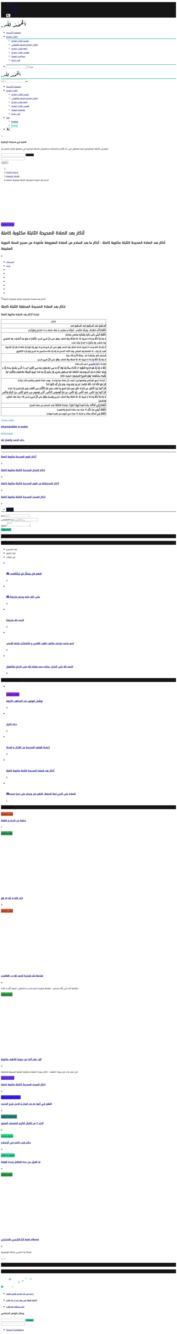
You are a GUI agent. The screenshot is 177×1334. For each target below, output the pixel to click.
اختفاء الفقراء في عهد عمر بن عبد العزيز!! (21, 1300)
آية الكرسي (93, 364)
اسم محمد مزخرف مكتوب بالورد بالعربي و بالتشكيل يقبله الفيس (40, 643)
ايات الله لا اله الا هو (12, 898)
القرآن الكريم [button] (12, 91)
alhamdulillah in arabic (14, 426)
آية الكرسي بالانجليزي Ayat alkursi (20, 1239)
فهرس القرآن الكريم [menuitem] (20, 52)
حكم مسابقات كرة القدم (15, 1307)
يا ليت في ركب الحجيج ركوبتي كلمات (20, 1294)
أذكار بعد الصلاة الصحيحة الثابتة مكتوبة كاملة (30, 770)
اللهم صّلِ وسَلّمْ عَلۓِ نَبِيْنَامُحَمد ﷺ (24, 573)
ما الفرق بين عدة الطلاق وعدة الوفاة (20, 1162)
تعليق (3, 526)
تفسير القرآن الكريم (20, 94)
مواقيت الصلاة (18, 110)
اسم (3, 516)
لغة (8, 118)
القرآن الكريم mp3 (19, 102)
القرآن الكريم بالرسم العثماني (24, 98)
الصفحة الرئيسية (13, 33)
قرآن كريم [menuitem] (15, 60)
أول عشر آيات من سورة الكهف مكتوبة (21, 1059)
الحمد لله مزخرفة (15, 620)
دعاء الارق (11, 724)
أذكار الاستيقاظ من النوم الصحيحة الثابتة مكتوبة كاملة (30, 483)
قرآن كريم (15, 114)
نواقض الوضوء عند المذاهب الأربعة (24, 701)
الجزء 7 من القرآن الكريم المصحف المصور (22, 1123)
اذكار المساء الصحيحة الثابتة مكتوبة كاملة (23, 497)
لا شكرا (4, 163)
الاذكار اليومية (12, 176)
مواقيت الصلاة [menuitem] (18, 56)
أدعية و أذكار (12, 172)
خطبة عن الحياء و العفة (13, 820)
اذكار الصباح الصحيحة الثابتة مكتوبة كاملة (23, 470)
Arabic (9, 4)
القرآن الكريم (12, 37)
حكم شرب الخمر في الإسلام (16, 1142)
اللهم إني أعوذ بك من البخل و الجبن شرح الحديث (26, 1104)
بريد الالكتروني (7, 520)
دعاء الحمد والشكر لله (12, 440)
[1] (8, 15)
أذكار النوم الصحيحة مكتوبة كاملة (18, 456)
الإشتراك (30, 155)
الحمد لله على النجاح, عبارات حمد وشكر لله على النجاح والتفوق (39, 666)
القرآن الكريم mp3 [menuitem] (19, 49)
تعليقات (10, 509)
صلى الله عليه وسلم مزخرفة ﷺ (23, 597)
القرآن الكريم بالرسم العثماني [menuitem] (24, 45)
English (14, 8)
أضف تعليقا (6, 530)
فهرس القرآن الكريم (20, 106)
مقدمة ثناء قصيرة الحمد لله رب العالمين (22, 975)
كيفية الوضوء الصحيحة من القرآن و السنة (28, 747)
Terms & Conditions (15, 1330)
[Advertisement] (88, 202)
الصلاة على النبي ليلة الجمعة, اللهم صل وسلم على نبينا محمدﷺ (41, 794)
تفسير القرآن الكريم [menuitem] (20, 41)
